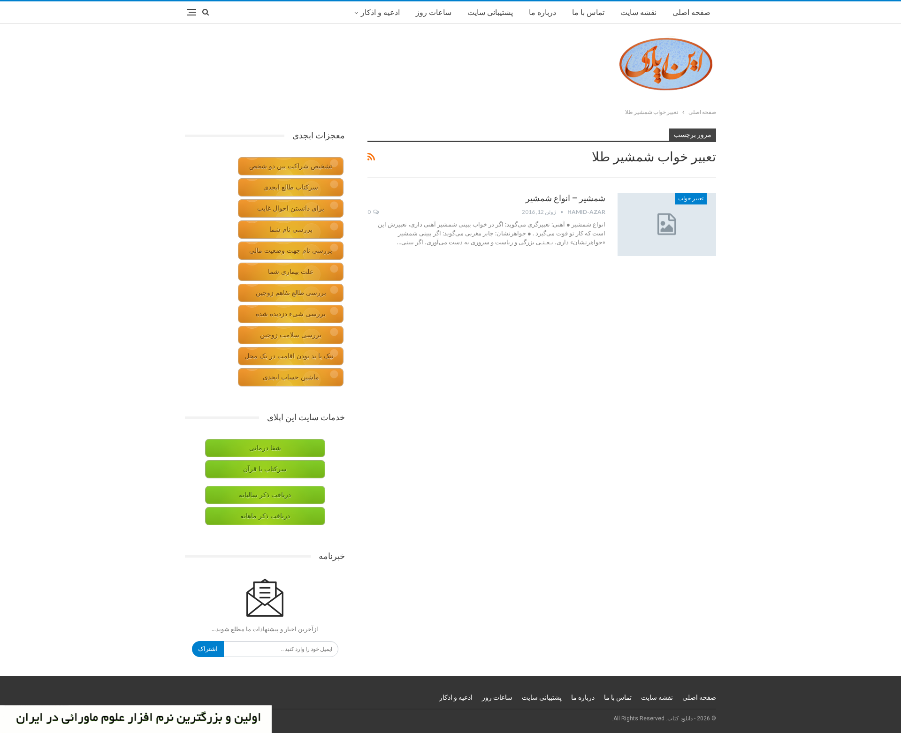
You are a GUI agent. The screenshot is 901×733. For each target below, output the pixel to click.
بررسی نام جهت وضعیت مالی (290, 250)
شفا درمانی (265, 448)
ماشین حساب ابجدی (291, 377)
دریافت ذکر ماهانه (265, 516)
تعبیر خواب (690, 198)
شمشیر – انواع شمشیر (565, 198)
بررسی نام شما (291, 229)
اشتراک (208, 648)
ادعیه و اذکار (380, 12)
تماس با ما (588, 12)
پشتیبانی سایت (490, 12)
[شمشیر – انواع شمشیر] (667, 224)
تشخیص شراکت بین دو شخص (290, 166)
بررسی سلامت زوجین (290, 335)
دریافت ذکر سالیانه (265, 495)
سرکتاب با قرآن (265, 469)
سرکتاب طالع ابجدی (290, 187)
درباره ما (542, 12)
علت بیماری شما (290, 271)
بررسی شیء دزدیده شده (291, 313)
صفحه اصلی (691, 12)
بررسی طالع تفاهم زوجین (291, 292)
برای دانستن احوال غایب (290, 208)
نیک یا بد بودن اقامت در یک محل (289, 356)
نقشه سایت (638, 12)
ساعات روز (433, 12)
